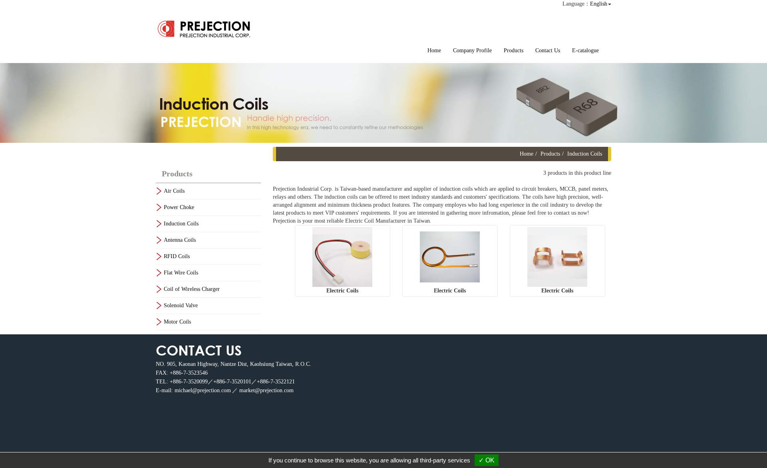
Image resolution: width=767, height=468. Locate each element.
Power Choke (179, 207)
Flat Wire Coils (181, 273)
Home (434, 50)
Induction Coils (181, 224)
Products (513, 50)
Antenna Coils (180, 240)
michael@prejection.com (203, 390)
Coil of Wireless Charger (192, 289)
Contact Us (547, 50)
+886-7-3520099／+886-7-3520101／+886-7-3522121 (232, 382)
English (598, 4)
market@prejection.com (266, 390)
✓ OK (487, 460)
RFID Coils (177, 256)
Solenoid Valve (181, 305)
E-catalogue (585, 50)
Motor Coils (177, 322)
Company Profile (472, 50)
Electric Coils (342, 291)
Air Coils (174, 191)
